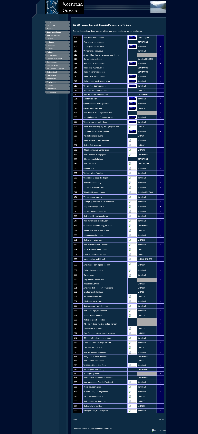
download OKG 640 (145, 192)
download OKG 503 (145, 59)
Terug (75, 419)
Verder (161, 419)
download (142, 47)
